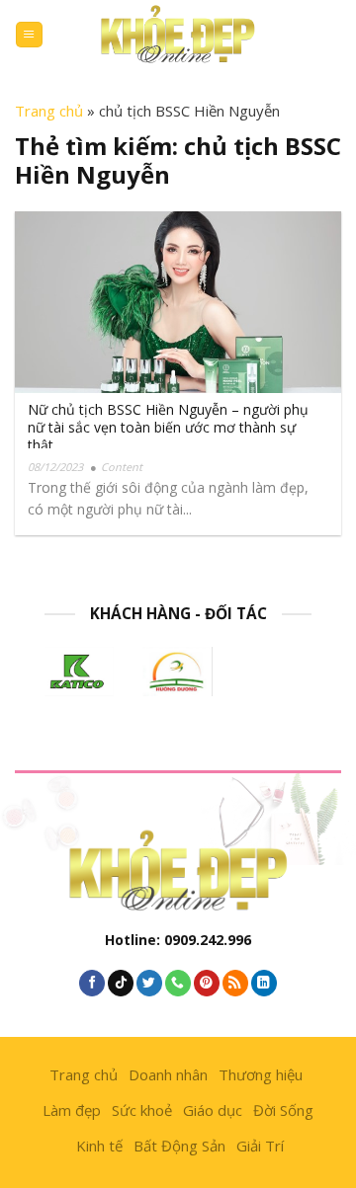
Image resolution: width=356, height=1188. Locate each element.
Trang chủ (49, 110)
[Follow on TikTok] (121, 983)
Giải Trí (260, 1145)
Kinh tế (99, 1145)
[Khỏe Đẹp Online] (178, 34)
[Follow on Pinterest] (207, 983)
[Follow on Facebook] (92, 983)
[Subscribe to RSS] (235, 983)
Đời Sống (283, 1110)
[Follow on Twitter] (149, 983)
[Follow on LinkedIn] (264, 983)
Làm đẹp (72, 1110)
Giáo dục (212, 1110)
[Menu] (29, 35)
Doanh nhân (168, 1074)
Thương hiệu (261, 1074)
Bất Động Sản (179, 1145)
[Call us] (178, 983)
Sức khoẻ (142, 1110)
